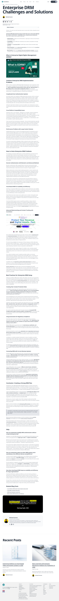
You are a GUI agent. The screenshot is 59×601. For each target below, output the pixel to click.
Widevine (13, 458)
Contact (44, 594)
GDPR (24, 320)
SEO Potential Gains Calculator (23, 598)
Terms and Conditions (52, 585)
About (21, 1)
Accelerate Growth (32, 590)
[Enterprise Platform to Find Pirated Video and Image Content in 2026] (15, 553)
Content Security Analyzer (22, 593)
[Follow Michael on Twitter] (9, 524)
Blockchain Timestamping (33, 589)
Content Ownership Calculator (23, 595)
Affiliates (44, 590)
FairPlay (22, 458)
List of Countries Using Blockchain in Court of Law (23, 597)
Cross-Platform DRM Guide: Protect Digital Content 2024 (17, 488)
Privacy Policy (51, 586)
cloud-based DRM (16, 44)
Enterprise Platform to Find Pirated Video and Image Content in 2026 (13, 564)
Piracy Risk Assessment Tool (23, 594)
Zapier (34, 339)
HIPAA (27, 320)
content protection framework (26, 418)
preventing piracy (35, 234)
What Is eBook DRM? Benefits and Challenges (15, 493)
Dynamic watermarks (10, 266)
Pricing (24, 1)
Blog (3, 4)
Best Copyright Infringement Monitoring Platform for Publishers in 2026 (43, 565)
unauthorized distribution (12, 236)
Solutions (31, 584)
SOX (30, 320)
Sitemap (44, 591)
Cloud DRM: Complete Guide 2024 (13, 490)
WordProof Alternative (33, 596)
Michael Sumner (9, 17)
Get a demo (53, 1)
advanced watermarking (21, 47)
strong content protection (22, 280)
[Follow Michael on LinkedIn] (11, 524)
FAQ (27, 1)
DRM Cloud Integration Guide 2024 (13, 492)
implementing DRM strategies (24, 403)
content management (23, 370)
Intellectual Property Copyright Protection (36, 585)
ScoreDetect (37, 47)
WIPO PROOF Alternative (33, 593)
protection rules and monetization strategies (26, 50)
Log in (48, 1)
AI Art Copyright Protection (33, 586)
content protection (25, 206)
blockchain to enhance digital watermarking (23, 261)
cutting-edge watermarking (11, 422)
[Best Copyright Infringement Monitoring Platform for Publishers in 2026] (44, 553)
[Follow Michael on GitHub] (13, 524)
